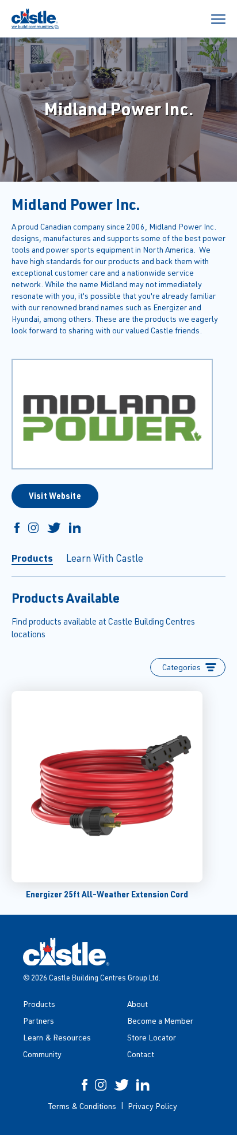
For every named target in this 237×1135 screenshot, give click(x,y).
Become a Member (160, 1020)
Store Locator (151, 1037)
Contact (140, 1054)
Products (32, 557)
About (137, 1004)
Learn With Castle (104, 558)
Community (42, 1054)
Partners (38, 1020)
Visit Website (55, 495)
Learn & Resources (57, 1037)
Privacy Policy (152, 1106)
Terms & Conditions (82, 1106)
